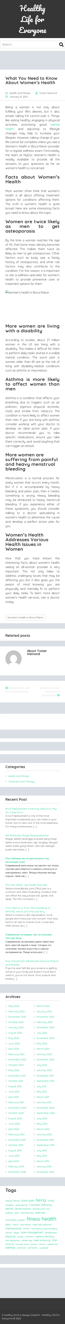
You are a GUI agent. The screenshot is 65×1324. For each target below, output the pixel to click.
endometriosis (27, 1213)
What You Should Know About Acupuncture (50, 691)
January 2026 (44, 1011)
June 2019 (14, 1155)
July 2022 (41, 1064)
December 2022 (17, 1059)
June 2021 (13, 1091)
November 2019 (45, 1139)
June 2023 (14, 1043)
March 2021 (42, 1097)
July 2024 (41, 1032)
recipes (20, 1236)
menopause (13, 1228)
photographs (51, 1232)
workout (21, 1247)
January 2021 (43, 1102)
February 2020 (16, 1134)
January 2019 (43, 1166)
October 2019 (15, 1145)
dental (9, 1208)
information (25, 1224)
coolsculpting (21, 1205)
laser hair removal (42, 1224)
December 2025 (17, 1016)
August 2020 (15, 1118)
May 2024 (13, 1038)
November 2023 (45, 1038)
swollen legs (26, 1240)
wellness (10, 1247)
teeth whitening (42, 1240)
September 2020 (45, 1112)
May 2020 (41, 1123)
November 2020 (45, 1107)
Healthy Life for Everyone (32, 19)
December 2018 (17, 1171)
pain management (32, 1232)
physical (10, 1236)
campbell (9, 1205)
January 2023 (44, 1054)
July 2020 (41, 1118)
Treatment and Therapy (21, 781)
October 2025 (16, 1022)
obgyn (17, 1232)
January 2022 (44, 1070)
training (9, 1244)
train (54, 1240)
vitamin (42, 1244)
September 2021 (45, 1080)
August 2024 (15, 1032)
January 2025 (16, 1027)
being (41, 1200)
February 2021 (16, 1102)
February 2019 (16, 1166)
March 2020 (43, 1129)
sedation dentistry (44, 1236)
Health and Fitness (20, 93)
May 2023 (41, 1043)
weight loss (52, 1244)
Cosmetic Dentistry (40, 1205)
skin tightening (12, 1240)
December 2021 (17, 1075)
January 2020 (44, 1134)
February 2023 (16, 1054)
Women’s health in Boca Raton (25, 617)
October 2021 (15, 1080)
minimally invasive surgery (44, 1228)
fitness (33, 1219)
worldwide (43, 1248)
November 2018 (45, 1171)
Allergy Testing (12, 1200)
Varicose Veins (22, 1244)
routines (29, 1236)
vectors (33, 1244)
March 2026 (42, 1006)
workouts (32, 1247)
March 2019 (42, 1161)
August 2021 (14, 1086)
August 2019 (15, 1150)
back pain (27, 1200)
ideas (8, 1224)
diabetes (9, 1213)
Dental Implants (23, 1208)
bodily (51, 1200)
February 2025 (44, 1022)
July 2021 (41, 1086)
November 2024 (45, 1027)
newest (8, 1232)
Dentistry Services (41, 1209)
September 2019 (45, 1145)
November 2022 (45, 1059)
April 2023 (13, 1048)
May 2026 (13, 1006)
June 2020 (14, 1123)
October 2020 (16, 1112)
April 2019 (13, 1161)
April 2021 (13, 1097)
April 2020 (13, 1129)
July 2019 (41, 1150)
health (49, 1218)
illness (15, 1224)
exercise (40, 1212)
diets (17, 1213)
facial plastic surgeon (15, 1220)
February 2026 (16, 1011)
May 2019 (41, 1155)
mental (26, 1228)
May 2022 (13, 1070)
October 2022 (16, 1064)
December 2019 (17, 1139)
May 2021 (41, 1091)
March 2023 (42, 1048)
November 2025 (45, 1016)
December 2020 (17, 1107)
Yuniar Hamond (48, 93)
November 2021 (45, 1075)
